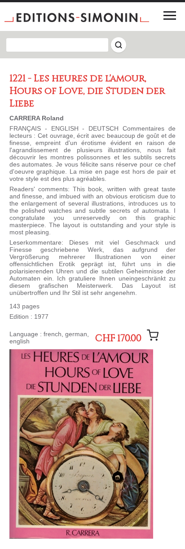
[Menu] (170, 15)
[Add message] (153, 335)
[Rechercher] (118, 45)
